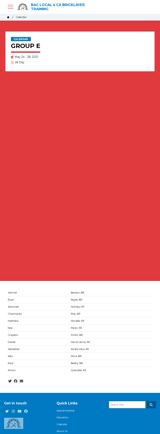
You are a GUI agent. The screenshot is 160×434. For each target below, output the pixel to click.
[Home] (8, 17)
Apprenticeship (66, 410)
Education (62, 417)
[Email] (21, 381)
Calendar (21, 17)
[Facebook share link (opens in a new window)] (15, 381)
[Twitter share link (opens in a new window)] (10, 381)
